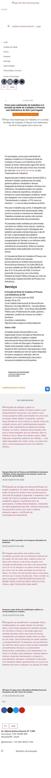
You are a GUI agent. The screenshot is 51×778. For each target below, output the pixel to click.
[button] (4, 9)
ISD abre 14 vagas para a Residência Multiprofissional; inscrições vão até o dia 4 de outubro (24, 691)
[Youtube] (22, 710)
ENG (13, 726)
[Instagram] (10, 710)
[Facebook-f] (4, 710)
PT (5, 726)
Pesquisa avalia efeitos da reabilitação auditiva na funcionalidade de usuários (22, 610)
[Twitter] (16, 710)
